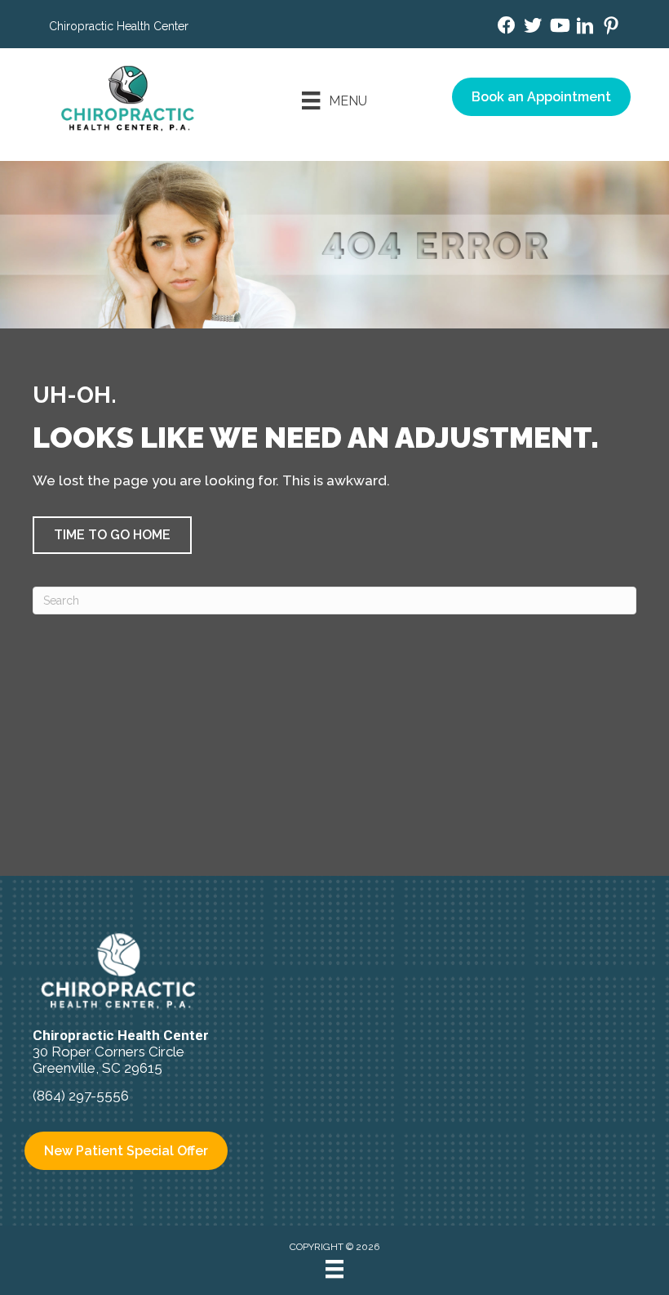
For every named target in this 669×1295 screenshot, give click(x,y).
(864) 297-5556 (81, 1095)
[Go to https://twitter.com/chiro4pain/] (533, 27)
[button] (112, 535)
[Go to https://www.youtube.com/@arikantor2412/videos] (559, 27)
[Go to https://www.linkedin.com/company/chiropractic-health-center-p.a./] (585, 28)
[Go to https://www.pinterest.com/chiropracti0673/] (611, 28)
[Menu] (334, 1269)
